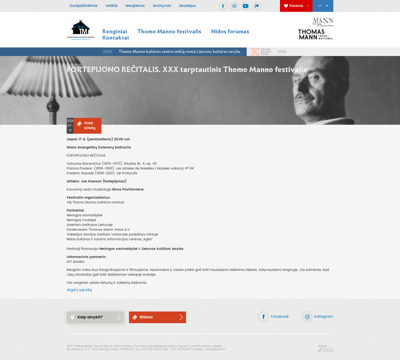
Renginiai (114, 31)
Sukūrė (322, 346)
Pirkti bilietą (89, 126)
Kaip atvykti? (90, 317)
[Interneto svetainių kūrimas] (325, 350)
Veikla (112, 6)
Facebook (280, 316)
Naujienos (135, 6)
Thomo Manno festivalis (169, 31)
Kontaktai (115, 37)
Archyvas (162, 6)
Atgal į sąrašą (79, 290)
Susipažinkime (84, 6)
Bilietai (146, 317)
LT (320, 6)
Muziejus (187, 6)
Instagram (323, 316)
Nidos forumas (230, 31)
